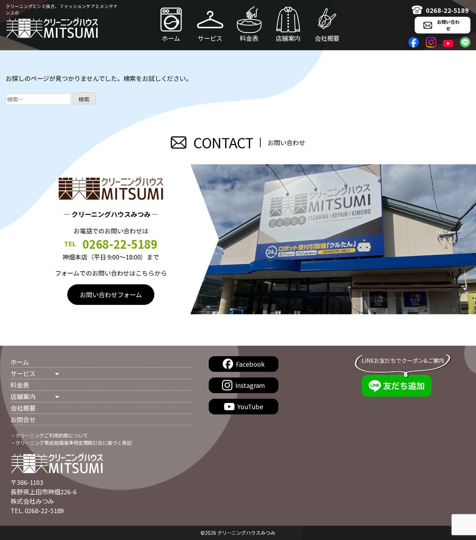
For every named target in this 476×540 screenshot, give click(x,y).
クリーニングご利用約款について (51, 435)
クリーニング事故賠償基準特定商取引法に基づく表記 (73, 442)
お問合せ (23, 419)
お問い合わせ (448, 25)
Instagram (250, 385)
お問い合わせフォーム (111, 294)
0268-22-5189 (447, 10)
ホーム (171, 38)
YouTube (250, 406)
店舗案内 (288, 38)
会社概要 (327, 38)
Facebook (250, 363)
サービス (210, 38)
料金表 (249, 38)
